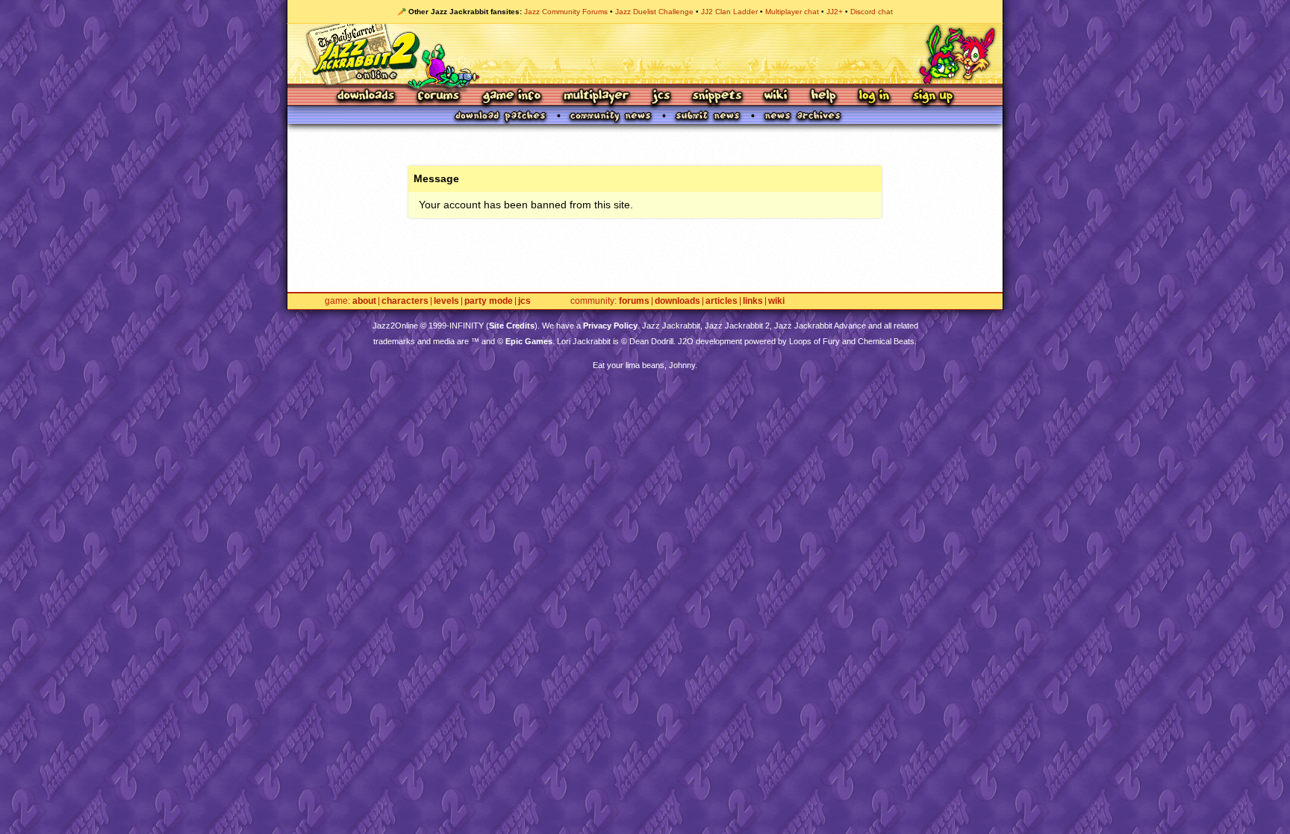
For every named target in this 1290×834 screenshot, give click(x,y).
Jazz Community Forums (566, 11)
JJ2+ (834, 11)
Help (823, 96)
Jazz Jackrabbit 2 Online (645, 54)
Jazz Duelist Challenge (654, 11)
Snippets (717, 96)
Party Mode (488, 301)
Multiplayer (596, 96)
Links (753, 301)
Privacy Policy (610, 325)
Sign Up (932, 96)
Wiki (776, 96)
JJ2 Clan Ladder (729, 11)
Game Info (511, 96)
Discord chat (871, 11)
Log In (874, 96)
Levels (446, 301)
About (364, 301)
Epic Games (528, 341)
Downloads (367, 96)
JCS (661, 96)
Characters (405, 301)
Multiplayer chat (792, 11)
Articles (721, 301)
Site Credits (512, 325)
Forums (439, 96)
